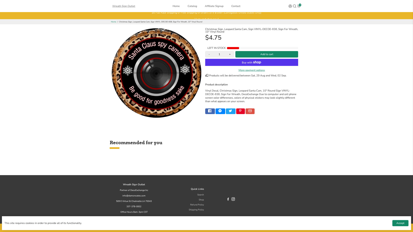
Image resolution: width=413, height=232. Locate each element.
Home (176, 6)
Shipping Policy (196, 209)
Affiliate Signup (214, 6)
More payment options (252, 70)
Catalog (192, 6)
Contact (235, 6)
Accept (400, 223)
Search (200, 194)
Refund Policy (197, 204)
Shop (201, 199)
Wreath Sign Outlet (123, 6)
